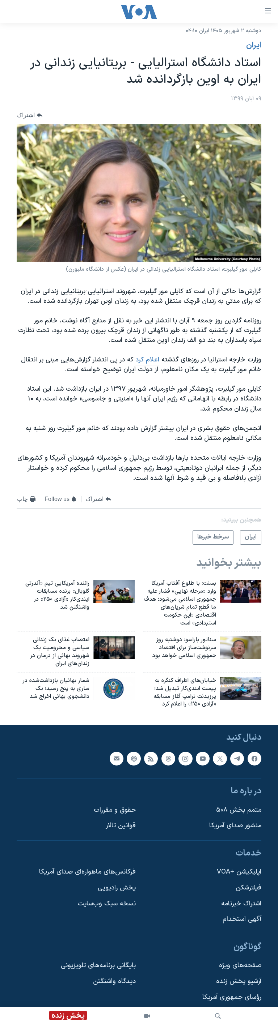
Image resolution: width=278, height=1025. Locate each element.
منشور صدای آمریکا (235, 826)
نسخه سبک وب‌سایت (106, 904)
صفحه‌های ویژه (240, 966)
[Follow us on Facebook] (254, 758)
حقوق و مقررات (115, 810)
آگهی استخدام (242, 920)
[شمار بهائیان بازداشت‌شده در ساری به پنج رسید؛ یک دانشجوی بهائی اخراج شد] (114, 688)
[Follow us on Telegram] (237, 758)
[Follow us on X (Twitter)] (220, 758)
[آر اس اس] (151, 758)
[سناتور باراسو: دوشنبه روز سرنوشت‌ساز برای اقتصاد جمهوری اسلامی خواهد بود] (240, 647)
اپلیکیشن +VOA (239, 872)
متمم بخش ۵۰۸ (238, 810)
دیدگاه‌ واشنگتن (114, 981)
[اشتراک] (116, 758)
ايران (253, 45)
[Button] (29, 115)
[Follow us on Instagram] (185, 758)
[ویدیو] (147, 1016)
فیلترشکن (248, 888)
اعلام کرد (147, 360)
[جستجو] (218, 1016)
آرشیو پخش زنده (238, 981)
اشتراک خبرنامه (241, 904)
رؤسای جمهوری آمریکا (231, 997)
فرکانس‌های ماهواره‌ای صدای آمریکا (87, 872)
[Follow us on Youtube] (203, 758)
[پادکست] (133, 758)
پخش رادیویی (117, 888)
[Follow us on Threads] (168, 758)
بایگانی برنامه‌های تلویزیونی (98, 966)
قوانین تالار (121, 826)
